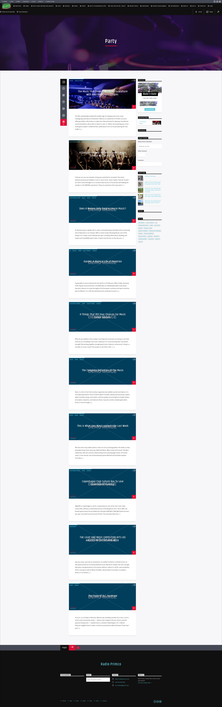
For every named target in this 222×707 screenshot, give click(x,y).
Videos (18, 2)
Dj (156, 222)
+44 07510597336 (120, 682)
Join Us (194, 6)
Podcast (64, 701)
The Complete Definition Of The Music (103, 370)
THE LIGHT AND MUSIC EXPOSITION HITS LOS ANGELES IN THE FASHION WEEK (103, 539)
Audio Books (145, 6)
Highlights (73, 526)
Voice (140, 242)
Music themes (143, 231)
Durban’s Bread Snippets (159, 6)
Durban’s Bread (134, 6)
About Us (41, 2)
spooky (156, 236)
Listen (200, 12)
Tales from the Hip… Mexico (117, 6)
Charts (97, 701)
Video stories (79, 80)
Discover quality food (144, 683)
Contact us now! (50, 2)
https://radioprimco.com (122, 679)
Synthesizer (143, 239)
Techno (150, 239)
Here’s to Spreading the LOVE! (98, 6)
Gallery (157, 225)
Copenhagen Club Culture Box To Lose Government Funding (103, 483)
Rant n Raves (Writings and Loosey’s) (43, 6)
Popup (211, 12)
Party (140, 233)
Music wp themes (155, 231)
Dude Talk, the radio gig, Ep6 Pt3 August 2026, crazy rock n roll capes (153, 190)
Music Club (148, 228)
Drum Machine (143, 225)
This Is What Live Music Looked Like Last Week (102, 426)
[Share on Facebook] (63, 88)
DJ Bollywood (142, 122)
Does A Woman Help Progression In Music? (102, 209)
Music (71, 80)
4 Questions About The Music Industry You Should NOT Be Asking (102, 154)
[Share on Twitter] (63, 95)
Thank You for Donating (8, 12)
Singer (150, 236)
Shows (27, 6)
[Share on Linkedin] (63, 109)
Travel (157, 239)
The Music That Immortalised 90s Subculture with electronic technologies (103, 93)
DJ (70, 250)
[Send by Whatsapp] (63, 115)
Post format (87, 250)
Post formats (148, 233)
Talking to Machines (150, 176)
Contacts (105, 701)
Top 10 (33, 2)
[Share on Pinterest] (63, 102)
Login (211, 6)
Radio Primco (111, 664)
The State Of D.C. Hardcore (102, 596)
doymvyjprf (73, 106)
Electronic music (75, 142)
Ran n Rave (142, 236)
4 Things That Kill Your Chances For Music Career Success (103, 316)
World (100, 142)
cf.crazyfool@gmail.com (122, 685)
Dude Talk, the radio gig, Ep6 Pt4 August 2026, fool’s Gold (153, 183)
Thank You (203, 6)
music (141, 228)
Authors (141, 222)
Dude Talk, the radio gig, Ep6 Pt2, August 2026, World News (153, 195)
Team (12, 2)
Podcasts (67, 6)
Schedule (5, 2)
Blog (71, 701)
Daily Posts (26, 2)
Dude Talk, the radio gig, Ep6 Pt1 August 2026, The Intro (153, 201)
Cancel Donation (23, 12)
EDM (151, 225)
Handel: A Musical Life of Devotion (103, 261)
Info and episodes (150, 109)
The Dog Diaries (175, 6)
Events (84, 142)
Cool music (150, 222)
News (94, 142)
